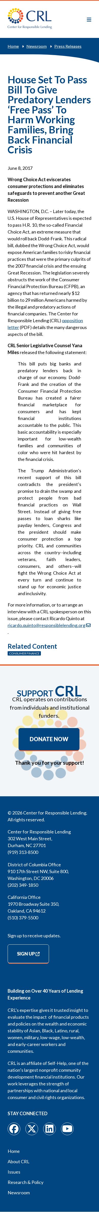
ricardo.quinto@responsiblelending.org (46, 625)
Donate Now (49, 739)
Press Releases (67, 46)
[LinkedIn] (49, 1129)
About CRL (18, 1161)
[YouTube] (67, 1129)
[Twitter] (31, 1129)
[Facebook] (14, 1129)
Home (13, 46)
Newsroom (36, 46)
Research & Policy (25, 1182)
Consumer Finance (24, 653)
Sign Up (26, 954)
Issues (14, 1172)
